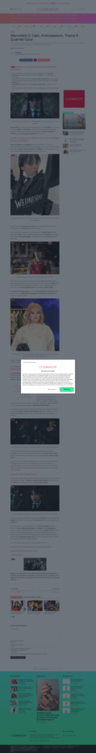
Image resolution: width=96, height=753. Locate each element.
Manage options (52, 389)
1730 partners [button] (31, 374)
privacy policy (66, 385)
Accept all (67, 389)
